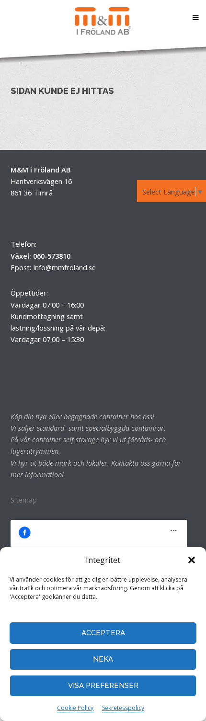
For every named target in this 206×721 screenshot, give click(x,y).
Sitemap (24, 499)
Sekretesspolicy (123, 708)
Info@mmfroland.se (64, 267)
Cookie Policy (75, 708)
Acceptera (103, 633)
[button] (191, 560)
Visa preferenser (103, 685)
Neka (103, 659)
